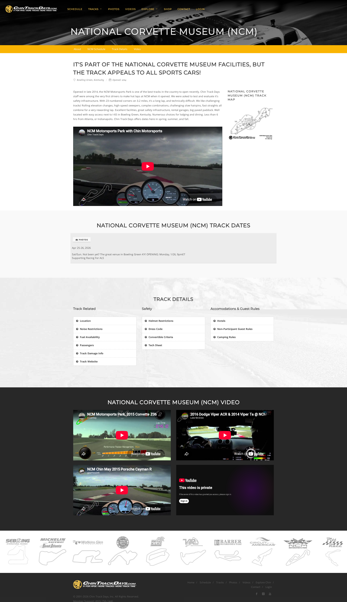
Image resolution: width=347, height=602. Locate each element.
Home (190, 582)
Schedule (205, 582)
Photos (83, 239)
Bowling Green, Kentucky (90, 79)
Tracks (220, 582)
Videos (246, 582)
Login (200, 9)
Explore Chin (263, 582)
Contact (255, 587)
